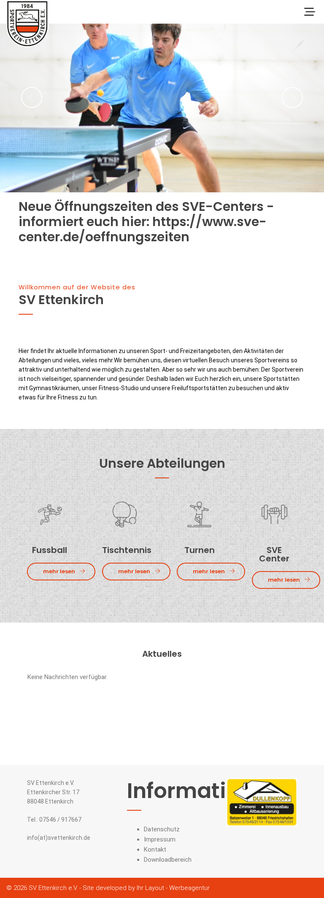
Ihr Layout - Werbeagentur (173, 888)
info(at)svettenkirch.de (58, 837)
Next (292, 97)
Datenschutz (162, 829)
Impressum (160, 839)
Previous (31, 97)
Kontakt (155, 849)
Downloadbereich (168, 859)
